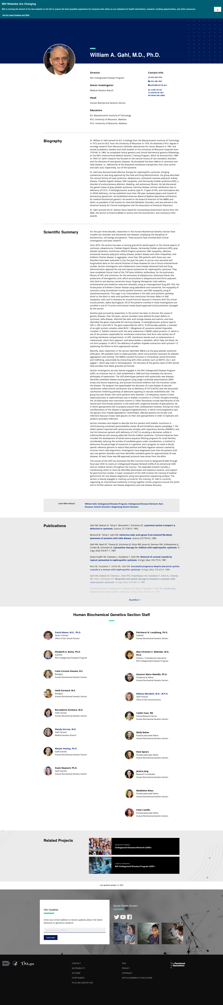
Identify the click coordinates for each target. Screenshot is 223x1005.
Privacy (125, 968)
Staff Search (78, 978)
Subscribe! (50, 937)
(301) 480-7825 (156, 81)
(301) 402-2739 (156, 77)
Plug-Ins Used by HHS (82, 982)
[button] (27, 965)
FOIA (124, 963)
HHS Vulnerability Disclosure (137, 978)
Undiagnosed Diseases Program (112, 504)
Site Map (76, 973)
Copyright (127, 973)
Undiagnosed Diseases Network (143, 504)
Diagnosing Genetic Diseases (125, 507)
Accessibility (78, 968)
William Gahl (91, 504)
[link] (116, 917)
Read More (134, 600)
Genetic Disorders (102, 507)
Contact (76, 963)
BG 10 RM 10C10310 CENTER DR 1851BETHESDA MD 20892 (156, 92)
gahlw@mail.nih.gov (158, 85)
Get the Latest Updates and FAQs (15, 15)
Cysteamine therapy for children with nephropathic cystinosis (145, 547)
